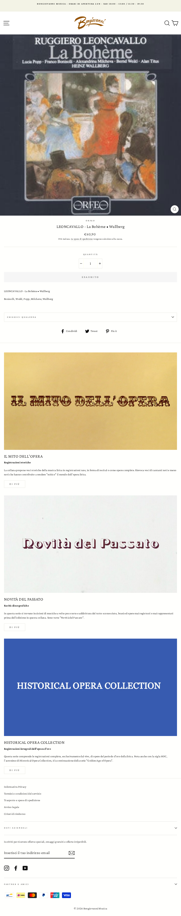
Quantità (90, 254)
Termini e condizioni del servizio (22, 793)
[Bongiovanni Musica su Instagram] (6, 868)
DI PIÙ (14, 627)
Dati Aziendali (16, 828)
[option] (90, 3)
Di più (14, 484)
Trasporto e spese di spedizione (22, 800)
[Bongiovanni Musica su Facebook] (15, 868)
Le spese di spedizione (82, 239)
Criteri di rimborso (15, 814)
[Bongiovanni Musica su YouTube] (25, 868)
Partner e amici (16, 884)
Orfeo (90, 220)
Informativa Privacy (15, 786)
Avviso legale (11, 807)
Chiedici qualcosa (22, 317)
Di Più (14, 770)
